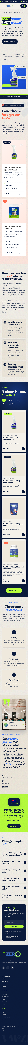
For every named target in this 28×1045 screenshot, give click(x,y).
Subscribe (14, 926)
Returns (4, 1014)
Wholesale (4, 1001)
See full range (13, 590)
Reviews (4, 999)
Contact (4, 1004)
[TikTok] (12, 967)
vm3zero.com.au (6, 1030)
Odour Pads (5, 984)
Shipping (4, 1012)
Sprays (10, 400)
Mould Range (5, 981)
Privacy (4, 1019)
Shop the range (8, 41)
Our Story (4, 994)
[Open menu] (2, 6)
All (4, 400)
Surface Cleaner (6, 976)
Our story (13, 826)
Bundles (14, 403)
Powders (5, 403)
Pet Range (4, 978)
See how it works (6, 46)
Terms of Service (6, 1017)
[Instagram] (3, 967)
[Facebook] (7, 967)
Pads (17, 400)
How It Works (5, 996)
